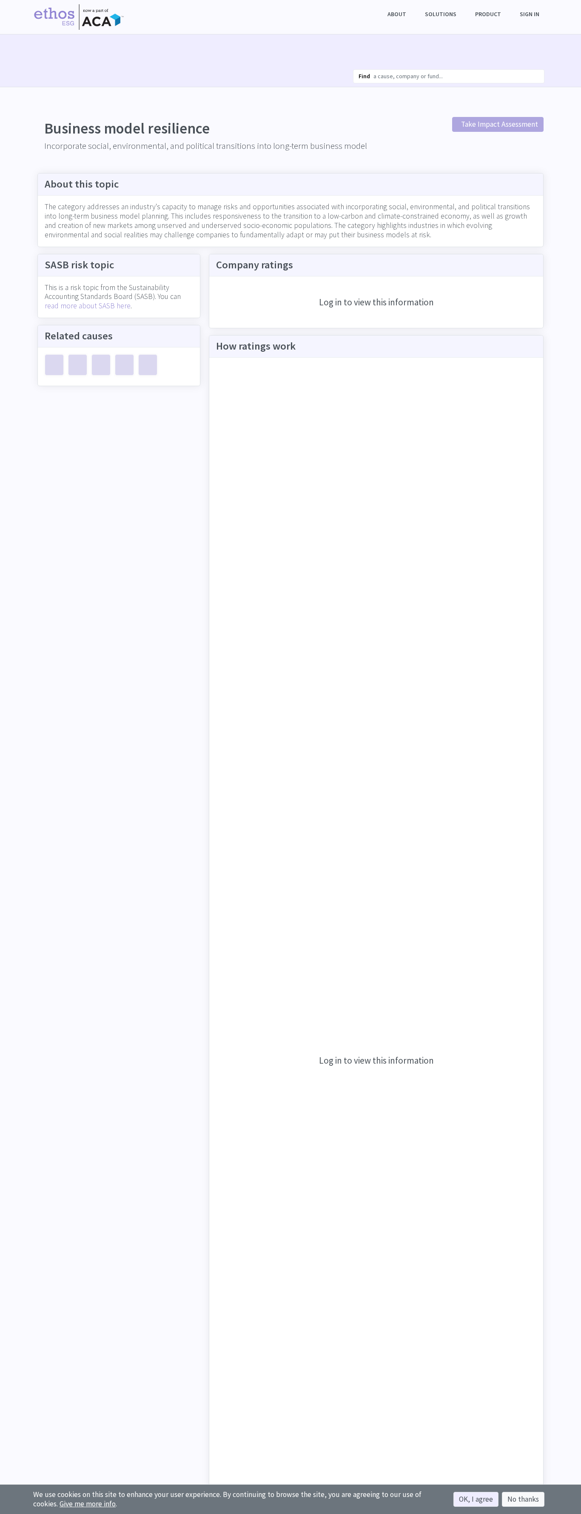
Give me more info (88, 1503)
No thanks (523, 1499)
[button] (397, 14)
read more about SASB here (88, 305)
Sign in (529, 14)
